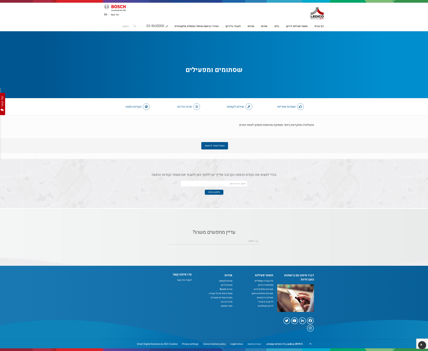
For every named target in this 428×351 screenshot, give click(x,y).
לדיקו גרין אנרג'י (265, 302)
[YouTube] (294, 320)
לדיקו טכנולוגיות (265, 306)
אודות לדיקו (226, 285)
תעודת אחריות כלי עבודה (220, 293)
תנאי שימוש (226, 306)
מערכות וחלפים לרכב (263, 289)
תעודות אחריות (286, 106)
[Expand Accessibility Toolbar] (422, 345)
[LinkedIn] (302, 320)
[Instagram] (310, 328)
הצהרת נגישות (254, 344)
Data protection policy (214, 344)
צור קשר (115, 15)
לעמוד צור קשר (184, 280)
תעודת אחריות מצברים (221, 297)
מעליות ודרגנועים (265, 297)
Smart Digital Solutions (148, 344)
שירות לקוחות (236, 106)
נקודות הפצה (134, 106)
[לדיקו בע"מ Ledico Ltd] (317, 12)
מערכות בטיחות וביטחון (262, 293)
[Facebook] (310, 320)
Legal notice (236, 344)
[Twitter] (286, 320)
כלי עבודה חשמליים (264, 281)
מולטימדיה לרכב (265, 285)
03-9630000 (155, 26)
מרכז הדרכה (184, 106)
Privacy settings (190, 344)
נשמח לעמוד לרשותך (215, 145)
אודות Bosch (226, 289)
